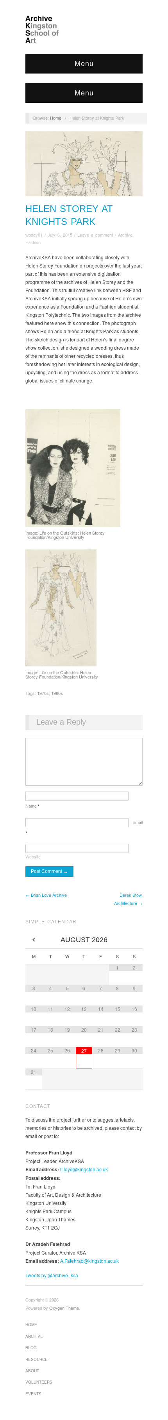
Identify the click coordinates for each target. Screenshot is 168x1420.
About (32, 1370)
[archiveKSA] (84, 29)
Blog (31, 1347)
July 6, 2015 (60, 235)
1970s (43, 693)
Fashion (33, 242)
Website (33, 856)
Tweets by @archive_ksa (51, 1275)
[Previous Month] (33, 939)
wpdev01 (34, 235)
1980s (57, 693)
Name (32, 805)
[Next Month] (134, 939)
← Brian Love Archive (46, 895)
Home (55, 118)
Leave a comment (95, 235)
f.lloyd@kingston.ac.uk (84, 1169)
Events (33, 1394)
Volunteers (38, 1382)
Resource (36, 1359)
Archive (125, 235)
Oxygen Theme (64, 1308)
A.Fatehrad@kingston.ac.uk (89, 1260)
